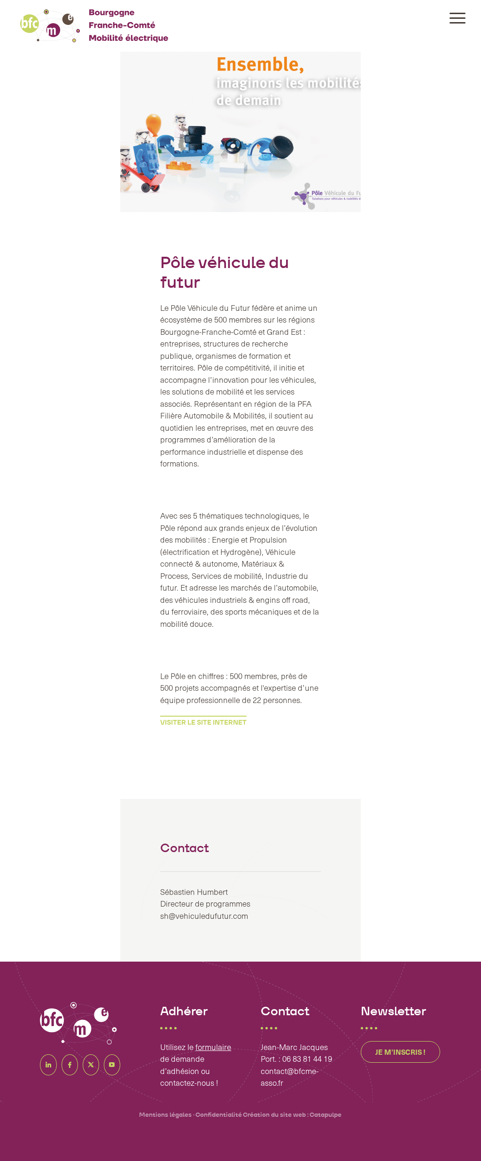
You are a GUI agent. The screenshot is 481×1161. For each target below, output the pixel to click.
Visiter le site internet (203, 722)
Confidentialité (218, 1115)
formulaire (213, 1047)
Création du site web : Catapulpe (292, 1115)
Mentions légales (165, 1115)
